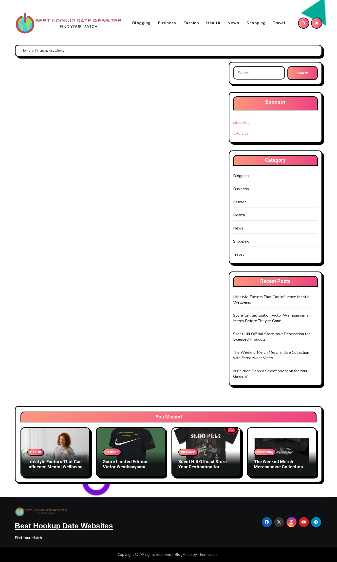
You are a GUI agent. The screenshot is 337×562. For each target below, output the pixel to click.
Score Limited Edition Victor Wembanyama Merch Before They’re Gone (271, 318)
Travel (279, 23)
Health (213, 23)
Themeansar (208, 554)
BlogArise (183, 554)
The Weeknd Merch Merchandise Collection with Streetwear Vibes (271, 355)
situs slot (241, 122)
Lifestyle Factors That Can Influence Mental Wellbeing (55, 464)
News (233, 23)
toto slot (240, 133)
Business (167, 23)
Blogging (141, 23)
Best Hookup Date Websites (64, 526)
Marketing (264, 452)
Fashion (191, 23)
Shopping (255, 23)
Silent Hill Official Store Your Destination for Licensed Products (202, 467)
